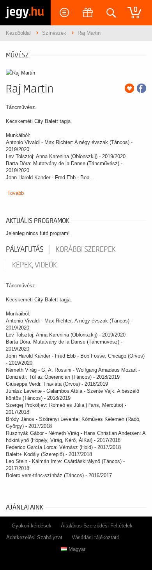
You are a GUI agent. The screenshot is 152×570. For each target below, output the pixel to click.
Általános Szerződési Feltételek (97, 526)
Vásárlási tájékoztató (95, 537)
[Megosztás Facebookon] (141, 88)
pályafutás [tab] (25, 249)
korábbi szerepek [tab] (86, 249)
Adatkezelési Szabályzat (34, 537)
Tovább (15, 193)
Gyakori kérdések (31, 526)
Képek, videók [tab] (34, 265)
